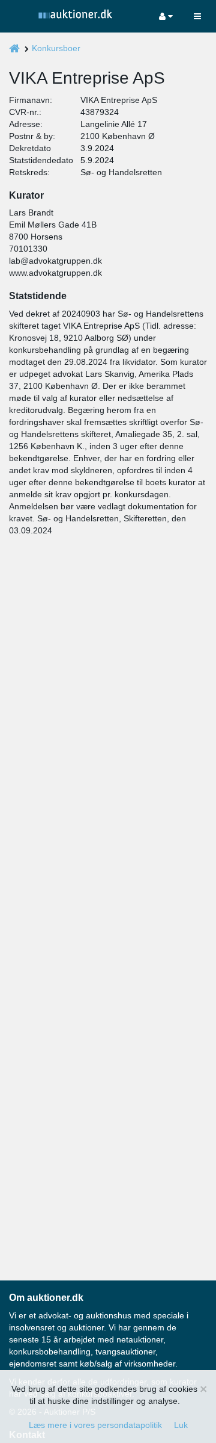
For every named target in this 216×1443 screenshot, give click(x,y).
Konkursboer (56, 48)
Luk (181, 1425)
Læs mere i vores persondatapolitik (95, 1425)
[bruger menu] (166, 16)
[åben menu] (197, 16)
